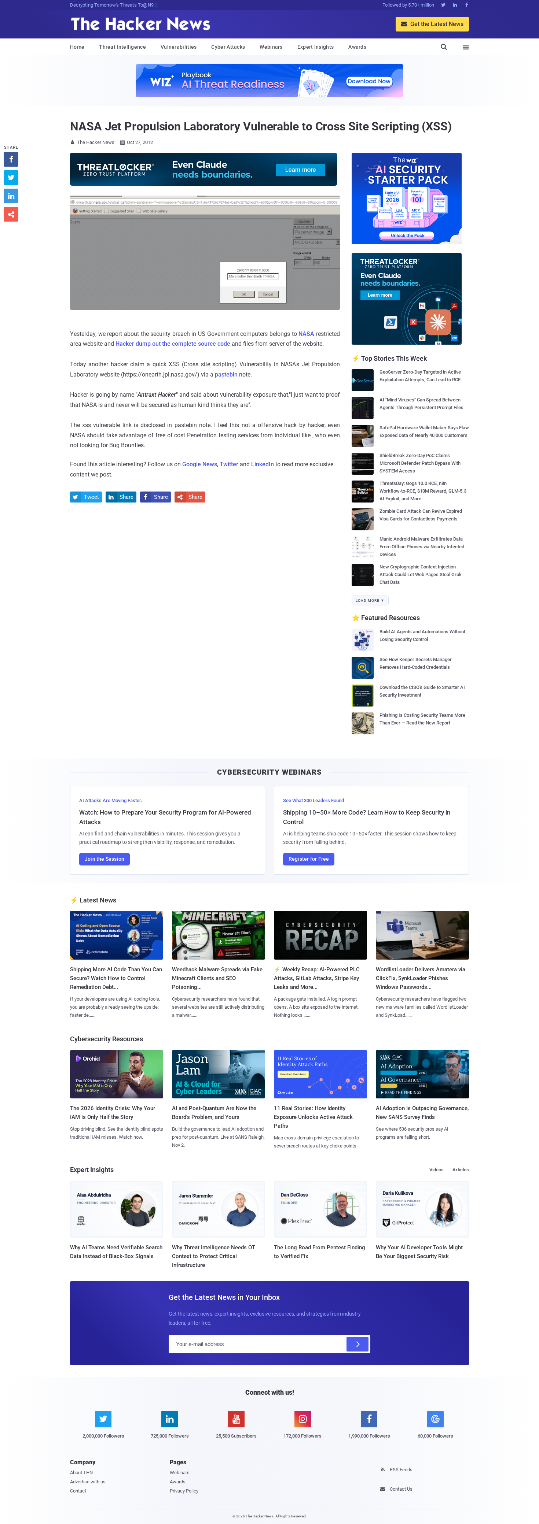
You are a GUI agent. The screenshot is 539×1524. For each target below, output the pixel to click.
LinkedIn (262, 464)
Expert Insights (315, 47)
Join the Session (104, 859)
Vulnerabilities (179, 47)
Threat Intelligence (122, 47)
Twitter (229, 464)
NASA (306, 333)
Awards (357, 47)
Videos (436, 1169)
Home (77, 47)
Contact (78, 1491)
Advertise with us (88, 1481)
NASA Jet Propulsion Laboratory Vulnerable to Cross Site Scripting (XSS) (261, 126)
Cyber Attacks (228, 47)
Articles (460, 1169)
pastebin (226, 374)
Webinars (271, 47)
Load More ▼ (370, 600)
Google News (199, 464)
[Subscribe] (357, 1344)
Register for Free (309, 859)
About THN (81, 1472)
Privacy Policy (184, 1491)
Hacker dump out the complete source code (172, 343)
